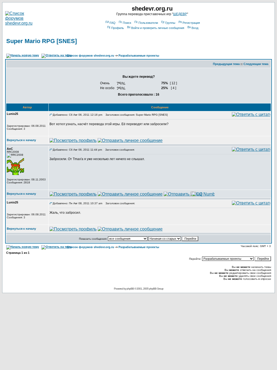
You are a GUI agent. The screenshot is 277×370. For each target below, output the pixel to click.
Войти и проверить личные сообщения (157, 28)
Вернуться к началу (21, 140)
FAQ (113, 22)
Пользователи (148, 22)
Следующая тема (255, 64)
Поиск (127, 22)
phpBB (130, 288)
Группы (170, 22)
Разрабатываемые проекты (138, 55)
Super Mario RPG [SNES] (41, 41)
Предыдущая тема (226, 64)
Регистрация (191, 22)
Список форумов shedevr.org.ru (90, 55)
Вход (195, 28)
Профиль (117, 28)
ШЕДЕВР (180, 14)
